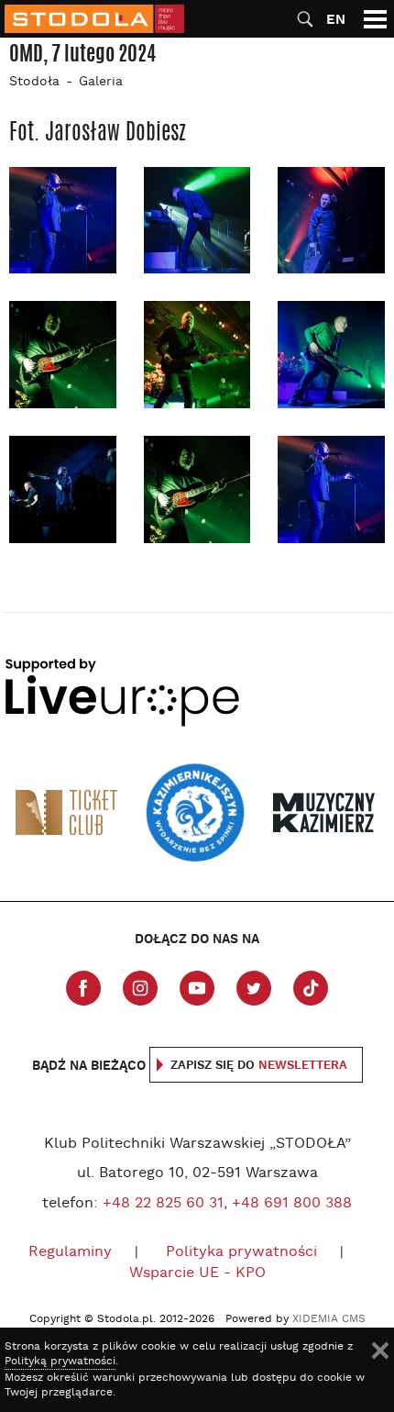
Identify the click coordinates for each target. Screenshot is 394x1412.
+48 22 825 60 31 (163, 1204)
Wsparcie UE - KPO (197, 1273)
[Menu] (375, 19)
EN (335, 19)
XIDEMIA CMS (329, 1319)
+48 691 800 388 (292, 1204)
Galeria (101, 82)
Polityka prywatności (241, 1252)
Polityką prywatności (60, 1361)
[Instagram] (140, 988)
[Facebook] (83, 988)
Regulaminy (70, 1252)
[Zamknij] (380, 1350)
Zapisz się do (258, 1065)
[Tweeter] (253, 988)
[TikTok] (310, 988)
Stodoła (34, 82)
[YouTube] (197, 988)
